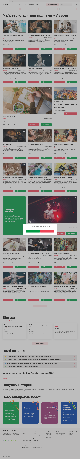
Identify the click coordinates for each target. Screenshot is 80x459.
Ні (47, 231)
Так (33, 231)
